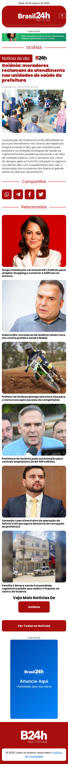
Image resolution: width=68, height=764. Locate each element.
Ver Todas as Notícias (34, 626)
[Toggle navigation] (62, 15)
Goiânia (34, 607)
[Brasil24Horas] (34, 16)
